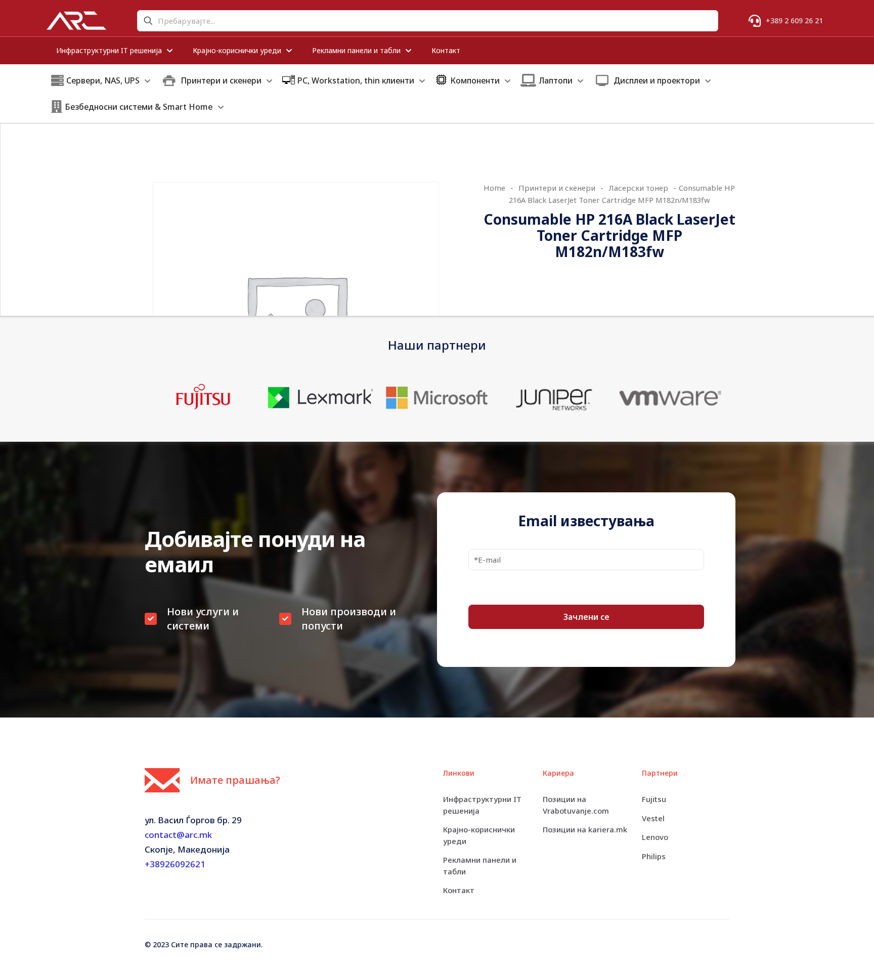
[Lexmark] (320, 397)
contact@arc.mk (178, 834)
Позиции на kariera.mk (585, 829)
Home (494, 188)
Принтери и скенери (556, 188)
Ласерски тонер (638, 188)
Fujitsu (654, 799)
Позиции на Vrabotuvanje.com (576, 805)
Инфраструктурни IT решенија (482, 805)
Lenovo (655, 837)
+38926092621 (175, 864)
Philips (654, 856)
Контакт (458, 890)
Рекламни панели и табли (479, 865)
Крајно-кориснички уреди (479, 835)
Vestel (653, 818)
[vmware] (671, 397)
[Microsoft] (436, 397)
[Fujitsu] (203, 397)
